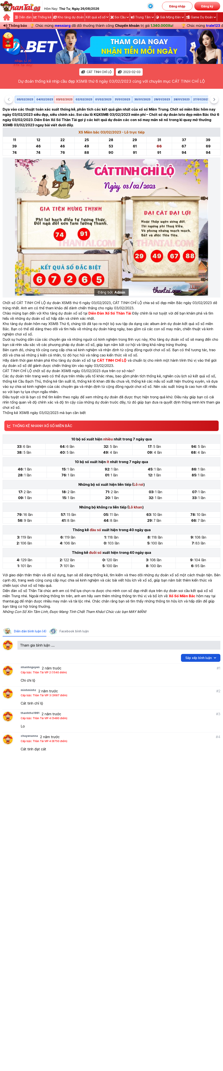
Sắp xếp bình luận (198, 658)
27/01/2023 (201, 99)
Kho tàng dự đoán (70, 17)
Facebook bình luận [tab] (74, 631)
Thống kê (44, 17)
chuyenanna (29, 735)
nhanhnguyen (30, 667)
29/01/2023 (162, 99)
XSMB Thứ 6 (58, 324)
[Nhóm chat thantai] (150, 6)
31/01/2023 (122, 99)
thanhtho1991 (30, 713)
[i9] (111, 46)
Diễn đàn (25, 17)
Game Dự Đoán (202, 17)
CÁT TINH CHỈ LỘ (99, 72)
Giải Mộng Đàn (170, 17)
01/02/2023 (103, 99)
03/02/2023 (64, 99)
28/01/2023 (181, 99)
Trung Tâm (143, 17)
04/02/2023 (44, 99)
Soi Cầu (120, 17)
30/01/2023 (142, 99)
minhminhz (28, 690)
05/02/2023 (25, 99)
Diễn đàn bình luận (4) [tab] (30, 631)
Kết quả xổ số (95, 17)
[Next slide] (214, 99)
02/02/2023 (84, 99)
